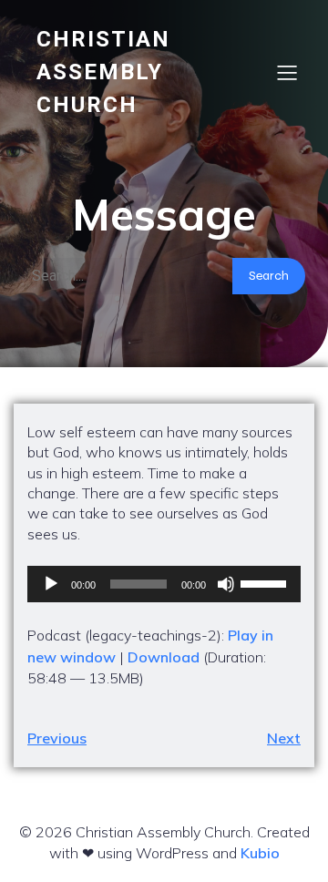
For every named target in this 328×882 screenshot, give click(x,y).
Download (164, 657)
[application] (164, 584)
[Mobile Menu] (287, 72)
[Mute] (226, 584)
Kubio (260, 853)
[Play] (51, 584)
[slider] (266, 582)
